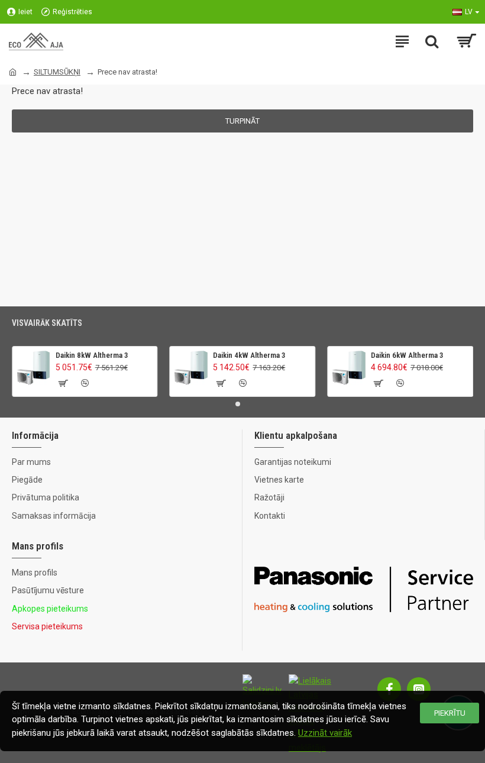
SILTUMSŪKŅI (57, 71)
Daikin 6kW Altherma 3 (407, 355)
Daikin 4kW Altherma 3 (249, 355)
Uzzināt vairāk (325, 733)
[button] (237, 404)
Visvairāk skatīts (47, 323)
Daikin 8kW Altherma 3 (92, 355)
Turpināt (242, 121)
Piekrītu (449, 713)
